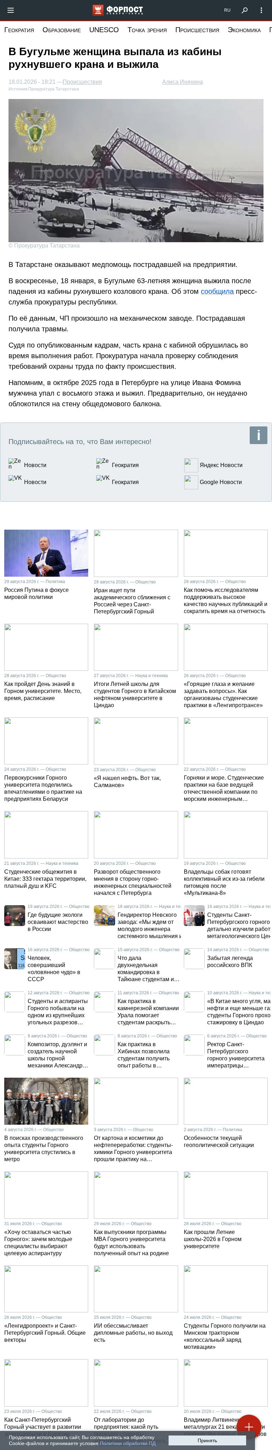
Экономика (244, 30)
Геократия (19, 30)
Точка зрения (147, 30)
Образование (61, 30)
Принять (207, 1440)
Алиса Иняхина (182, 82)
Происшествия (197, 30)
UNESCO (104, 30)
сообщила (217, 291)
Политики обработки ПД (127, 1443)
